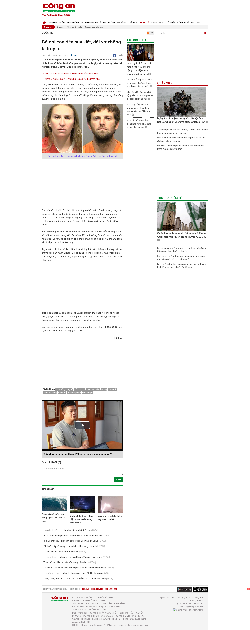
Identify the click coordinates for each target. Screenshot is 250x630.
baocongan (87, 392)
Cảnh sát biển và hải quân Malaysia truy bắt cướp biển (70, 73)
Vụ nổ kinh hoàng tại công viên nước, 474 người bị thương (72, 535)
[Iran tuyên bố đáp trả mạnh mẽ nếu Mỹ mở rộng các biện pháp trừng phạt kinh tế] (140, 52)
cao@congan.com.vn (193, 607)
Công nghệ (183, 22)
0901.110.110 (111, 589)
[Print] (121, 55)
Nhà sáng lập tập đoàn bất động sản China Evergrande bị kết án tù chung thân (140, 95)
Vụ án (62, 22)
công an (62, 392)
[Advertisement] (147, 10)
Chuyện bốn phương (93, 27)
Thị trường (109, 22)
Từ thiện (170, 22)
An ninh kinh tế (93, 22)
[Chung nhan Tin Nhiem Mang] (188, 610)
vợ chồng (60, 389)
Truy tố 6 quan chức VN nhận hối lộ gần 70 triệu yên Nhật (71, 79)
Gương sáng (157, 22)
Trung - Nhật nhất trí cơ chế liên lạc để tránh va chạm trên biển (74, 578)
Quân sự (61, 27)
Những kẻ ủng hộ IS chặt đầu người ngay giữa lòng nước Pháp (74, 567)
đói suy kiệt (88, 389)
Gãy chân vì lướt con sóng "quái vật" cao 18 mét (53, 517)
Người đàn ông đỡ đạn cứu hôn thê (60, 551)
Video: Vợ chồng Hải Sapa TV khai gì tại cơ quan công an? (77, 454)
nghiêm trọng (50, 392)
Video (198, 22)
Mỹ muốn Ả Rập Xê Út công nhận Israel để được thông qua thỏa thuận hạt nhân (139, 83)
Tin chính (52, 22)
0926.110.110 (97, 589)
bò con (78, 389)
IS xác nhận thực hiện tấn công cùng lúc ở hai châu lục (70, 541)
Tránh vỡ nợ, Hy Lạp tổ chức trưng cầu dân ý (66, 562)
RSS (151, 33)
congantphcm (74, 392)
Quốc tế (144, 22)
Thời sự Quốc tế (74, 27)
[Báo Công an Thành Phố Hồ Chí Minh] (44, 22)
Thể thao (133, 22)
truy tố (70, 389)
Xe (192, 22)
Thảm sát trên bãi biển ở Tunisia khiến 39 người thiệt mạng (72, 557)
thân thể (112, 389)
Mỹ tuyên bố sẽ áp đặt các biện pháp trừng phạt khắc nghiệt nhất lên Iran (139, 123)
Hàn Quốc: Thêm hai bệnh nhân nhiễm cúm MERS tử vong (72, 573)
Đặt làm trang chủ (56, 589)
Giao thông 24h (75, 22)
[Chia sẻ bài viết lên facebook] (114, 55)
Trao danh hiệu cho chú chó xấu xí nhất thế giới (67, 530)
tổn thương (101, 389)
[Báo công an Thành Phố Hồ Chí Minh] (59, 7)
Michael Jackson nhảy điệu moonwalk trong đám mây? (81, 519)
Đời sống (122, 22)
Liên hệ (74, 589)
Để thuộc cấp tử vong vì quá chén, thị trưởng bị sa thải (70, 546)
